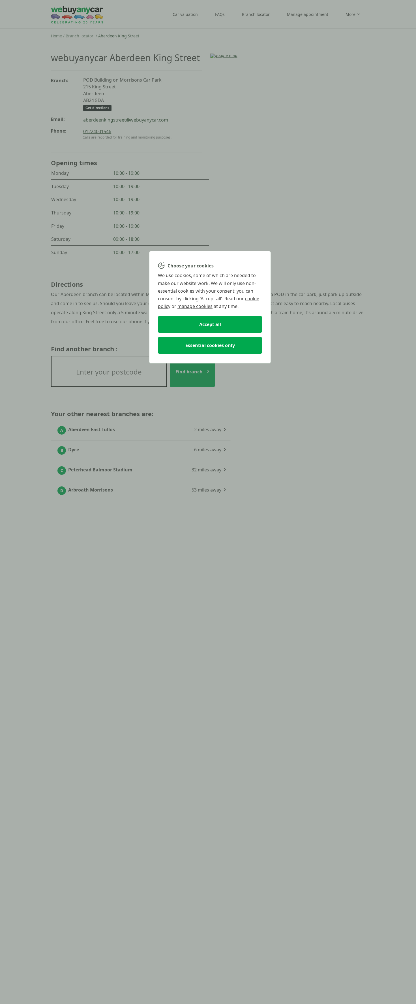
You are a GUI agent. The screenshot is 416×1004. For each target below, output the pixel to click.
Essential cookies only (210, 345)
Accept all (210, 324)
